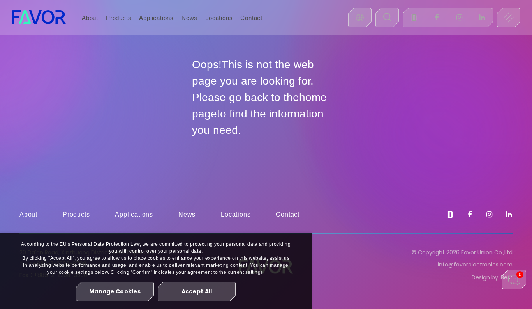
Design (481, 277)
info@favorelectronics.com (475, 264)
